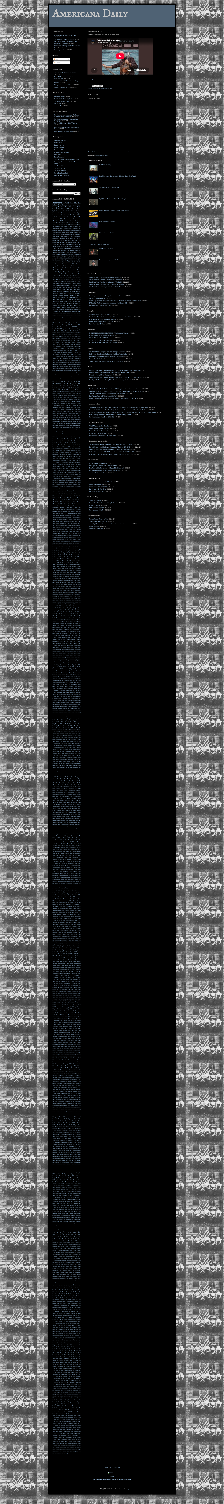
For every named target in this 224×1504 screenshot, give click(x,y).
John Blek (62, 380)
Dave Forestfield (65, 680)
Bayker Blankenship (57, 551)
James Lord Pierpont (72, 849)
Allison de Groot (56, 503)
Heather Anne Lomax (57, 366)
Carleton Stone (72, 606)
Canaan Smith (56, 604)
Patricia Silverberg (76, 1109)
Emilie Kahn (74, 731)
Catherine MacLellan (74, 220)
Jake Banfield (77, 843)
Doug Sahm (75, 712)
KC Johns (60, 922)
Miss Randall (77, 1062)
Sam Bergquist (60, 1201)
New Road (77, 1083)
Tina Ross (65, 468)
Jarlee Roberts (65, 855)
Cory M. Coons (60, 344)
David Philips (65, 690)
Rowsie (75, 1187)
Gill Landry (64, 782)
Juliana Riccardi (67, 918)
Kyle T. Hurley (56, 391)
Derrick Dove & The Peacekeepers (60, 704)
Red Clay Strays (76, 1144)
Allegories (69, 501)
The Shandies (70, 250)
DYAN (64, 667)
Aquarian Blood (56, 533)
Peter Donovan (68, 421)
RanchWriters (55, 1140)
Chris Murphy (56, 338)
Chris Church (63, 627)
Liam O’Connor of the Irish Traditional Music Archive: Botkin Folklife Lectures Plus (112, 398)
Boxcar (69, 578)
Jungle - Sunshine (94, 526)
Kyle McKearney (76, 389)
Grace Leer (77, 360)
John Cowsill (62, 894)
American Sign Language (68, 511)
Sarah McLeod (60, 1211)
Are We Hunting (72, 533)
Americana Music (60, 202)
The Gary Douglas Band (69, 456)
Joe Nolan (78, 378)
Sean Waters (55, 1223)
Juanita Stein (74, 916)
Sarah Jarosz (61, 246)
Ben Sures (78, 554)
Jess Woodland (60, 877)
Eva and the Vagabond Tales (62, 354)
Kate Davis (60, 928)
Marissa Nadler (56, 1018)
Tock (69, 309)
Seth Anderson (63, 435)
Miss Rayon (55, 1064)
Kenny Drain (69, 942)
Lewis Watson (55, 971)
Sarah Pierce (67, 1211)
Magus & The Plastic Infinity (73, 1009)
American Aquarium (69, 317)
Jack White (77, 839)
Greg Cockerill (69, 794)
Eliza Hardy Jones (57, 727)
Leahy (65, 967)
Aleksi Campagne (73, 492)
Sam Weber (66, 1205)
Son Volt (62, 303)
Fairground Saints (67, 749)
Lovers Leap (64, 993)
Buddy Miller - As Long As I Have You (65, 35)
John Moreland (63, 898)
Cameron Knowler (61, 602)
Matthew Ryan (56, 405)
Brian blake (69, 584)
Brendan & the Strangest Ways (64, 325)
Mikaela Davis (66, 1054)
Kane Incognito (71, 383)
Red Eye (54, 1146)
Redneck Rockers (76, 1146)
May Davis (59, 1038)
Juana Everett (67, 916)
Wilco (62, 311)
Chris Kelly (70, 631)
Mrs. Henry (67, 1067)
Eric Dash (76, 737)
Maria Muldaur (59, 1016)
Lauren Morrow (56, 965)
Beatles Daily (58, 143)
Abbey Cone (77, 482)
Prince (53, 1132)
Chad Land (61, 613)
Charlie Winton (68, 617)
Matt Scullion (56, 1034)
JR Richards (70, 837)
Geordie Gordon (71, 777)
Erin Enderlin (71, 275)
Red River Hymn (61, 1146)
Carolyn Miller (58, 608)
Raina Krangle (76, 1138)
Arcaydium (64, 533)
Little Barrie (59, 981)
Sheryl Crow (56, 303)
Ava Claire (69, 543)
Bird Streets (77, 562)
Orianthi (67, 1101)
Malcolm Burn (62, 1010)
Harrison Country (61, 810)
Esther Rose (66, 741)
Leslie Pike (77, 969)
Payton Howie (55, 1119)
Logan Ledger (63, 395)
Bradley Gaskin (65, 580)
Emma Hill (73, 238)
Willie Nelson (63, 234)
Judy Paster (60, 918)
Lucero (60, 995)
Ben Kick (66, 554)
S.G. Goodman (56, 1197)
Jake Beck (54, 845)
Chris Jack (69, 629)
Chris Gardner (66, 268)
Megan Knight (66, 1040)
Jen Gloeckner (67, 867)
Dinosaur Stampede (62, 708)
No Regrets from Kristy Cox (62, 87)
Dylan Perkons (61, 720)
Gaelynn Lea (55, 767)
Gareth (57, 358)
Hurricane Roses (60, 368)
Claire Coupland (56, 643)
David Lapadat (59, 688)
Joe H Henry (72, 378)
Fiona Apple (77, 753)
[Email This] (93, 86)
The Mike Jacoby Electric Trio (69, 307)
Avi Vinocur (75, 543)
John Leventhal (76, 896)
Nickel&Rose (73, 297)
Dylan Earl (58, 718)
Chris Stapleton (71, 338)
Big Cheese (75, 558)
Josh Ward (55, 916)
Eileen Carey (77, 724)
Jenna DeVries (74, 867)
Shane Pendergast (76, 1227)
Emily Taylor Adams (72, 735)
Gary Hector (63, 358)
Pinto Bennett (59, 423)
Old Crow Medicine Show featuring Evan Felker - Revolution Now (65, 42)
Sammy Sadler (60, 1207)
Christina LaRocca (70, 639)
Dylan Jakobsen (73, 718)
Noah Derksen (59, 417)
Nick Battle (68, 1085)
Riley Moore (77, 299)
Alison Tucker (71, 499)
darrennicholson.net (94, 80)
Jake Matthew (71, 845)
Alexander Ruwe (68, 496)
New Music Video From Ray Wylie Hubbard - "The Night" (105, 282)
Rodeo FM (60, 1174)
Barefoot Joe (64, 549)
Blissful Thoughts (56, 568)
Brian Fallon (68, 262)
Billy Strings (70, 216)
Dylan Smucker (76, 720)
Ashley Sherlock (56, 539)
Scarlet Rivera (56, 1217)
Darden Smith (69, 676)
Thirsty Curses (60, 466)
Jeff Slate (59, 374)
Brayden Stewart (66, 582)
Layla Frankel (60, 967)
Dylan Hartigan (65, 718)
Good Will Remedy (70, 360)
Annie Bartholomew (71, 319)
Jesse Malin (64, 376)
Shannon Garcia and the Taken (59, 438)
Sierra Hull (71, 440)
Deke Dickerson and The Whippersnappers (68, 698)
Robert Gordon (66, 1166)
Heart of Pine (73, 814)
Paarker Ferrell (74, 1105)
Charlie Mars (73, 615)
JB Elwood (63, 281)
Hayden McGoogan (76, 364)
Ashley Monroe (76, 537)
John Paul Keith (71, 898)
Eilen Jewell (55, 218)
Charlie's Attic (60, 619)
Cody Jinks (77, 216)
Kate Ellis (77, 383)
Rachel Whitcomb (76, 1136)
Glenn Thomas (74, 784)
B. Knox (63, 545)
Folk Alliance (77, 354)
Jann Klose (69, 853)
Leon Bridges (55, 969)
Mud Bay (54, 1069)
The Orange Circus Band (64, 248)
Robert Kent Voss (67, 1168)
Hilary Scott (63, 822)
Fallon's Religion (76, 749)
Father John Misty (73, 751)
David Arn (63, 348)
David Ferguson (70, 348)
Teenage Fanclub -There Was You (98, 519)
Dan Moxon (77, 270)
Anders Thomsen (60, 515)
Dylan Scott (69, 720)
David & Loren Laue (65, 684)
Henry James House (60, 820)
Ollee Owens (71, 419)
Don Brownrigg (66, 710)
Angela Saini (55, 319)
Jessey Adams (60, 879)
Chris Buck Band (76, 625)
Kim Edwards (69, 944)
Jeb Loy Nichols (66, 861)
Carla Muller (59, 606)
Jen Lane (70, 374)
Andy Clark (78, 521)
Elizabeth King (66, 727)
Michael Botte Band (71, 1044)
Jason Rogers (75, 372)
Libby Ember (74, 973)
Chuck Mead (69, 641)
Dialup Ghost (55, 706)
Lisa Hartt (57, 395)
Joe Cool (60, 889)
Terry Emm (63, 448)
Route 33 (71, 1187)
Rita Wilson (77, 1158)
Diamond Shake (63, 706)
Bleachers (68, 566)
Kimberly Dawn (76, 944)
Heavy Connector (59, 157)
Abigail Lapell (56, 315)
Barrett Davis (71, 549)
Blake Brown (55, 323)
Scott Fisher (70, 433)
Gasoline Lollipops (72, 771)
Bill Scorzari (56, 260)
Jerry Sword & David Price (59, 875)
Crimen (60, 663)
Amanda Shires (67, 211)
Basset (70, 258)
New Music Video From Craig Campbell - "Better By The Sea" (106, 287)
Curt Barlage (71, 665)
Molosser (68, 209)
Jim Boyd (78, 881)
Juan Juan (60, 916)
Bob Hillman (55, 572)
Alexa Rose (60, 496)
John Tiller (58, 900)
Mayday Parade (71, 1038)
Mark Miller (55, 1022)
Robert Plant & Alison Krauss (66, 1170)
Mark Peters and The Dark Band (72, 1022)
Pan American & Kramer (68, 1107)
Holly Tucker (71, 824)
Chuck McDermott (61, 340)
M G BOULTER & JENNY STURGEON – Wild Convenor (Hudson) (108, 333)
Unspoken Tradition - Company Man (109, 187)
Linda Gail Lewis (76, 977)
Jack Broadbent (64, 839)
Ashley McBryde (69, 537)
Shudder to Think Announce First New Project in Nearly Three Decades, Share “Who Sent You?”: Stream (118, 410)
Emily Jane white (76, 733)
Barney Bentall (62, 321)
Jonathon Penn (60, 910)
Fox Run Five (74, 759)
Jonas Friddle (72, 906)
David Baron (74, 684)
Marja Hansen (63, 1018)
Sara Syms (75, 1207)
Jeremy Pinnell (68, 283)
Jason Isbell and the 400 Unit (64, 372)
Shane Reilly (55, 1229)
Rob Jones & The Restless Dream (60, 1162)
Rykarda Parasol (76, 1195)
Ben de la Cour (71, 321)
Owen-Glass (61, 1105)
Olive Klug (77, 1097)
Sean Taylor (78, 433)
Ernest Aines (59, 741)
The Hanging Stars (60, 458)
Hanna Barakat (72, 804)
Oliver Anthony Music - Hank (107, 233)
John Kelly (69, 380)
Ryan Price (55, 1195)
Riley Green (59, 1158)
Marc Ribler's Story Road (62, 1014)
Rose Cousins (68, 1181)
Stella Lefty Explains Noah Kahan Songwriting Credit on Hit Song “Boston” (110, 414)
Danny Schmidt (69, 346)
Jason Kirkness (59, 857)
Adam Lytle (77, 488)
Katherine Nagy (68, 930)
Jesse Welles (71, 205)
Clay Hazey (67, 645)
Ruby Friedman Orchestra (58, 1189)
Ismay (58, 281)
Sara (71, 1207)
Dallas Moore (55, 346)
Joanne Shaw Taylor (57, 378)
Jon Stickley (60, 904)
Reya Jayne (69, 1148)
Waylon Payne (74, 474)
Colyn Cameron (71, 342)
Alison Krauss (77, 497)
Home (129, 152)
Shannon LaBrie (71, 438)
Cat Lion (54, 612)
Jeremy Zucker (70, 873)
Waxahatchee (61, 252)
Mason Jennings (63, 1030)
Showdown (64, 440)
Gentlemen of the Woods (74, 775)
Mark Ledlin (71, 1020)
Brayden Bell (59, 582)
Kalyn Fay (58, 924)
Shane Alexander (60, 1227)
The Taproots (60, 464)
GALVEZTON (69, 765)
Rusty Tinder (70, 1191)
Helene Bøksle (64, 818)
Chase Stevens (65, 621)
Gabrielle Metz (77, 765)
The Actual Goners (76, 448)
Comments (58, 63)
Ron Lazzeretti (69, 1175)
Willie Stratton (76, 476)
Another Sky (72, 529)
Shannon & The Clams (66, 1229)
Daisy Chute (60, 270)
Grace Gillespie (56, 788)
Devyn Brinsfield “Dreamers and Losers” (100, 305)
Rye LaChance (68, 1195)
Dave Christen (62, 205)
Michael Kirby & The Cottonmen (60, 1048)
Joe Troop (61, 891)
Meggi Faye (74, 1040)
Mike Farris (58, 1056)
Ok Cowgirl (75, 1095)
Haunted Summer (67, 364)
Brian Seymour (64, 236)
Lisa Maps (75, 979)
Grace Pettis (71, 788)
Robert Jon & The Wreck (60, 215)
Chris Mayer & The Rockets (60, 633)
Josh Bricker (55, 914)
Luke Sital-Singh (73, 997)
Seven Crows (62, 1223)
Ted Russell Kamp (63, 207)
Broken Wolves (69, 588)
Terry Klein (68, 448)
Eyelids (73, 747)
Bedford (54, 553)
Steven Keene (72, 218)
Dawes (54, 694)
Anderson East (68, 515)
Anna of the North (57, 527)
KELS (64, 922)
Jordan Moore (67, 381)
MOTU (59, 1003)
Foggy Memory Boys (57, 759)
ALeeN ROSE (62, 480)
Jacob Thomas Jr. (64, 841)
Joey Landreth (77, 893)
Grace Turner (55, 362)
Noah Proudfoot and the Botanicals (71, 1089)
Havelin (70, 812)
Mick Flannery (76, 1050)
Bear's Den (77, 234)
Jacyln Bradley (56, 843)
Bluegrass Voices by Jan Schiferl (63, 85)
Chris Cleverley (70, 627)
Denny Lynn (77, 702)
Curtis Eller (77, 665)
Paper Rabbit (77, 1107)
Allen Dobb (70, 254)
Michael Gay (59, 1046)
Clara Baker (60, 645)
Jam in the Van (76, 847)
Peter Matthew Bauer (61, 1122)
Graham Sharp (62, 362)
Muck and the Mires (75, 1067)
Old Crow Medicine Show (64, 230)
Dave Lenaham (69, 682)
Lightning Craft (58, 975)
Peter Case (74, 230)
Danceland (78, 670)
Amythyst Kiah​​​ (73, 513)
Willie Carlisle (70, 252)
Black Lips (62, 564)
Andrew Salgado (59, 521)
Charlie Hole (70, 332)
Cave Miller (60, 612)
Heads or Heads (66, 814)
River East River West (65, 1160)
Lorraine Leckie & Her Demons (70, 991)
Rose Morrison (76, 1181)
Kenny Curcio (76, 287)
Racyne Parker (56, 1138)
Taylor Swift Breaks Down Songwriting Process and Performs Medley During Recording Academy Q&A (118, 407)
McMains (78, 1038)
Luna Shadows (56, 1001)
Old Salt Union (62, 1097)
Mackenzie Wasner (76, 1003)
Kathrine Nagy (77, 932)
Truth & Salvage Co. (67, 470)
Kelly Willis (61, 940)
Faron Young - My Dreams (96, 491)
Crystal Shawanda (76, 663)
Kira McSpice (55, 948)
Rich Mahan (61, 1152)
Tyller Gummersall (57, 211)
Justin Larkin (75, 920)
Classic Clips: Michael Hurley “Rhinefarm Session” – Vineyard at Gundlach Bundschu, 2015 (115, 301)
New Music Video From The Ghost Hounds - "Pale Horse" (105, 279)
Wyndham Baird (76, 311)
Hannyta (75, 806)
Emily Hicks (68, 733)
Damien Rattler (76, 667)
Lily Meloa (61, 977)
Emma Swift (60, 352)
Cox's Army (64, 659)
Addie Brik (55, 490)
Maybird (65, 1038)
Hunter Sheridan (60, 830)
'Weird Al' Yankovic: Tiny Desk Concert (100, 426)
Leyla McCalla (69, 971)
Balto (57, 321)
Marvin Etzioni (74, 401)
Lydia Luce (71, 1001)
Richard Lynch (55, 1154)
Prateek (72, 423)
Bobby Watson (63, 574)
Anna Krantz (63, 319)
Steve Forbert (64, 444)
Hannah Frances (69, 806)
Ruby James (75, 1189)
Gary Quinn (65, 771)
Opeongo (62, 1101)
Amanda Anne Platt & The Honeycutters (70, 503)
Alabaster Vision (56, 492)
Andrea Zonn (55, 517)
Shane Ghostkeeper (61, 437)
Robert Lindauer (76, 1168)
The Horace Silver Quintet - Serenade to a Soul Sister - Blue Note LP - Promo (110, 444)
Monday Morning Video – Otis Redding (100, 314)
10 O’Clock (57, 103)
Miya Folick (69, 1064)
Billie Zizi (74, 560)
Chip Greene (75, 623)
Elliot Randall (77, 729)
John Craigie (69, 894)
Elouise (61, 731)
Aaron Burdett (63, 313)
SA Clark (63, 1197)
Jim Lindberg (62, 883)
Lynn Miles (77, 1001)
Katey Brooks (60, 930)
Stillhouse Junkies (72, 444)
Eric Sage (58, 739)
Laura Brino (75, 959)
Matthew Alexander (71, 1034)
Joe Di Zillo (65, 889)
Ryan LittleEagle (76, 1193)
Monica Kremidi (76, 1064)
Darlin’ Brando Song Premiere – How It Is (101, 321)
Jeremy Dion (77, 871)
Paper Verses (55, 1109)
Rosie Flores (74, 1183)
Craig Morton (55, 661)
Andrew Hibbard (72, 519)
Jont (67, 912)
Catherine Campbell (67, 264)
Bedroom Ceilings (61, 553)
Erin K (75, 739)
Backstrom (74, 545)
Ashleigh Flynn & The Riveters (70, 256)
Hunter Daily (73, 828)
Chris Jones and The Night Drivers (72, 336)
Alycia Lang (60, 317)
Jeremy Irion (63, 873)
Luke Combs (59, 997)
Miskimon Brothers (69, 1062)
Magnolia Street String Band (59, 1009)
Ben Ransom (72, 554)
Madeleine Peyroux (57, 293)
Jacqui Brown (77, 841)
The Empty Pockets (70, 454)
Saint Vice (75, 1199)
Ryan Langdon (70, 244)
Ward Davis (68, 474)
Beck (79, 551)
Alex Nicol (77, 252)
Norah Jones (67, 1093)
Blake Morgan (65, 260)
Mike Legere (67, 407)
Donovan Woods (72, 272)
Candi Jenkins (68, 328)
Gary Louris (58, 771)
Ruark (79, 1187)
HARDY (73, 800)
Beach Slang (66, 551)
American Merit (68, 507)
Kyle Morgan (66, 951)
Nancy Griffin (73, 1073)
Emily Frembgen (60, 733)
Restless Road (61, 1148)
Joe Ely (66, 224)
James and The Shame (75, 851)
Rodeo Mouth (70, 429)
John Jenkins (64, 896)
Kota (79, 948)
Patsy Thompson (64, 1111)
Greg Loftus (59, 364)
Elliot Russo (55, 731)
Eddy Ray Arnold (56, 724)
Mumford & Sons (68, 1069)
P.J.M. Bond (67, 1105)
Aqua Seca (77, 531)
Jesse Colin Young (56, 376)
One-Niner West (56, 1101)
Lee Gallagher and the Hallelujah (68, 391)
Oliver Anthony (56, 1099)
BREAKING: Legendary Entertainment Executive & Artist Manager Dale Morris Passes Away (115, 370)
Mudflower (60, 1069)
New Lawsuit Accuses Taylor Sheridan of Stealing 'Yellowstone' (107, 352)
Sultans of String (61, 446)
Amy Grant (55, 513)
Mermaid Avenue (57, 295)
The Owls (78, 460)
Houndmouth (73, 826)
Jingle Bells (67, 887)
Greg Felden (75, 362)
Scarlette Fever (76, 301)
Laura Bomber (68, 959)
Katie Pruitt (70, 385)
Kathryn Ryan (65, 934)
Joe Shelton (76, 889)
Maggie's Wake (76, 397)
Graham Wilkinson (75, 790)
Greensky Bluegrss (60, 794)
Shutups (61, 1232)
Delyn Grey (55, 702)
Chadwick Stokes (69, 613)
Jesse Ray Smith (71, 376)
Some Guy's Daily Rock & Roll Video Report (66, 159)
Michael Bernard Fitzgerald (72, 295)
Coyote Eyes (70, 659)
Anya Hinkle (56, 256)
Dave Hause (77, 680)
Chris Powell (67, 635)
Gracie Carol (55, 790)
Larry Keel (61, 957)
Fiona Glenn (55, 755)
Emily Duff (55, 222)
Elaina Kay (55, 725)
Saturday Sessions (75, 1215)
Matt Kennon (77, 403)
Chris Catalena (56, 627)
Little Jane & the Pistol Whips (69, 981)
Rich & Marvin (74, 1150)
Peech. (72, 1119)
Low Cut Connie (72, 993)
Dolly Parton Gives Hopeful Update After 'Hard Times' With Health (108, 354)
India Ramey (74, 279)
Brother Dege (59, 590)
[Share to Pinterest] (102, 86)
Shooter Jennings (56, 440)
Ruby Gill (68, 1189)
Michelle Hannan (68, 1050)
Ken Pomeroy (75, 940)
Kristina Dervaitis (70, 950)
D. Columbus (77, 344)
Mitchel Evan (62, 1064)
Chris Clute (77, 627)
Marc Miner (74, 1012)
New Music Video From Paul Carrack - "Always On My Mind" (107, 284)
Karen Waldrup (77, 924)
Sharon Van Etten (56, 1231)
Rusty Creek (63, 301)
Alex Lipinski (67, 494)
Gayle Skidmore (64, 773)
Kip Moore (77, 387)
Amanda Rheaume (72, 505)
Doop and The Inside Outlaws (64, 712)
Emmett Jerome (67, 352)
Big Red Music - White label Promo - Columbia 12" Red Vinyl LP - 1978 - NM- (111, 447)
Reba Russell (73, 1142)
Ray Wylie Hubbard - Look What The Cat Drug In (113, 199)
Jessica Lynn (68, 213)
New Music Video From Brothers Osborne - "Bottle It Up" (105, 277)
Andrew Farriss (56, 519)
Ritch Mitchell (56, 1160)
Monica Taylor (56, 1066)
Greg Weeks (62, 796)
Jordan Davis (71, 912)
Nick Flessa (67, 415)
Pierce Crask (58, 1126)
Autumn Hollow (62, 543)
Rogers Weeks (74, 1174)
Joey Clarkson (69, 893)
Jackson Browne (61, 370)
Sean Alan (70, 1219)
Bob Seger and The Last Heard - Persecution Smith (103, 466)
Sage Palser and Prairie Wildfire (60, 1199)
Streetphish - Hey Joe (95, 500)
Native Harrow (67, 411)
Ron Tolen (73, 203)
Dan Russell (62, 346)
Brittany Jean (64, 586)
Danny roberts (55, 676)
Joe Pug (70, 889)
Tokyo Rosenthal (75, 309)
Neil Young (74, 411)
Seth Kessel (70, 435)
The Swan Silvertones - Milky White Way (65, 123)
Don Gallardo (73, 710)
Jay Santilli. (68, 859)
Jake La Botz (74, 370)
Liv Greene (60, 985)
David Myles (63, 272)
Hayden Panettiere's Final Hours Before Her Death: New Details (107, 359)
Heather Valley (69, 816)
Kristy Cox (77, 950)
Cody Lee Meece (72, 647)
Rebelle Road (59, 427)
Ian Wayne (72, 832)
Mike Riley (73, 407)
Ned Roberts (63, 1081)
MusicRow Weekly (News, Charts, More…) (101, 375)
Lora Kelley (59, 991)
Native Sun (72, 1079)
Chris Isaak (63, 629)
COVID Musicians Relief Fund (65, 598)
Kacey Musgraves (67, 287)
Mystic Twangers (64, 1073)
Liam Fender (67, 973)
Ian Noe (68, 832)
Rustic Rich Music (61, 1191)
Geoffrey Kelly (63, 777)
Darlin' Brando (77, 676)
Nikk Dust (69, 1087)
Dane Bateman (56, 672)
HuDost (59, 828)
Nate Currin (68, 1075)
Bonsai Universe (63, 576)
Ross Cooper (75, 1185)
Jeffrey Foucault (56, 865)
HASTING (77, 800)
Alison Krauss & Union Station (60, 499)
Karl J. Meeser (56, 926)
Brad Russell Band (76, 578)
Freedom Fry (63, 277)
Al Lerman (77, 490)
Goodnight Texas (72, 222)
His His (69, 822)
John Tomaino (65, 900)
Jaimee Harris (70, 843)
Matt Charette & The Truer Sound (65, 403)
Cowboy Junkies (56, 659)
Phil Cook (74, 1122)
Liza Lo (71, 228)
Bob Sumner (70, 572)
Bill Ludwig (59, 560)
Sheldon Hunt (55, 1232)
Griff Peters (59, 798)
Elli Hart (65, 729)
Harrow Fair (69, 810)
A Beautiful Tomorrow (65, 478)
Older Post (168, 152)
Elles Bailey (59, 729)
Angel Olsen (63, 523)
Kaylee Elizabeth (60, 938)
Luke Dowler (55, 397)
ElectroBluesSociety (75, 725)
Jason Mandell (67, 857)
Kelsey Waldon (67, 940)
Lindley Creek (69, 979)
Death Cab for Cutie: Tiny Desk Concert (100, 431)
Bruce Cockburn (56, 327)
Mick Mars (55, 1052)
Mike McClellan (65, 1058)
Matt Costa (78, 1030)
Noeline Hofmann (72, 1091)
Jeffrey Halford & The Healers (69, 865)
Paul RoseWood (76, 1117)
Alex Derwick (59, 494)
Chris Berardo (68, 625)
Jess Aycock (69, 875)
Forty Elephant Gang (57, 356)
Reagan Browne (66, 1142)
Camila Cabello (70, 602)
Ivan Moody (65, 835)
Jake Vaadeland (61, 847)
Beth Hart (59, 558)
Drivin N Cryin (59, 716)
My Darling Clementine (68, 1071)
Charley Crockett (75, 211)
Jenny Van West (61, 871)
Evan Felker (74, 743)
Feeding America (62, 753)
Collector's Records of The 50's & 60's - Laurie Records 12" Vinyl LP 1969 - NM (111, 452)
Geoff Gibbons (69, 358)
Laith (57, 955)
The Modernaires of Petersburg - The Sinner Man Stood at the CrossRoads (66, 115)
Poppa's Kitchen (62, 1128)
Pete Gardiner (61, 421)
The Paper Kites (63, 309)
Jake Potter (55, 847)
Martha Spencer (56, 1024)
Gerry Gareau (60, 778)
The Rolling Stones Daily (61, 173)
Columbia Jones (60, 651)
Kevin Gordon (56, 289)
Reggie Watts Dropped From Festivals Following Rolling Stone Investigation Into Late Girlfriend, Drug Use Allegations (122, 412)
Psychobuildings (60, 1132)
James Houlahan (63, 849)
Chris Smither (63, 338)
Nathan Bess (61, 1077)
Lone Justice (74, 989)
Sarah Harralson (60, 1209)
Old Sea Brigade (70, 1097)
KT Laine (68, 922)
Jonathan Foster (72, 908)
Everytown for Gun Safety (65, 747)
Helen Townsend (56, 818)
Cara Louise (58, 264)
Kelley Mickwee (76, 938)
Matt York (62, 1034)
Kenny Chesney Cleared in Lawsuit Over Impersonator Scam (106, 356)
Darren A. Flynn (56, 678)
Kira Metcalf (55, 389)
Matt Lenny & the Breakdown (60, 1032)
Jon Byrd (64, 902)
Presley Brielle (68, 1130)
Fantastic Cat (55, 751)
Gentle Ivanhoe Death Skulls (59, 775)
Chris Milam (61, 635)
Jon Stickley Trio (67, 904)
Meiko (78, 1040)
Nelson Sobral (71, 413)
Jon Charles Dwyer (71, 902)
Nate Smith (74, 1075)
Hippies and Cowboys (70, 366)
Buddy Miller (55, 592)
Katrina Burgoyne (56, 387)
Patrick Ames (55, 1111)
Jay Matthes (61, 859)
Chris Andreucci (60, 625)
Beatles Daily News (59, 145)
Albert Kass (65, 492)
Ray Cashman (77, 1140)
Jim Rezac (75, 883)
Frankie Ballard (66, 761)
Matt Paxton (71, 1032)
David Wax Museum (62, 692)
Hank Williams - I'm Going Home (63, 131)
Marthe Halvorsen (63, 1026)
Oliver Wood (63, 1099)
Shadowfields (65, 1225)
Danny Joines (61, 674)
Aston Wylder (64, 539)
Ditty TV (70, 708)
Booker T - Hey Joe (94, 505)
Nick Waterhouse (62, 1087)
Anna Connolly (71, 525)
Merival (74, 1042)
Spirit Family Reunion (58, 442)
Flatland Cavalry (71, 755)
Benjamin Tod (56, 556)
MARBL (54, 1003)
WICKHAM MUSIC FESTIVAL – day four (101, 338)
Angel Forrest (55, 523)
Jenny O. (72, 869)
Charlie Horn (67, 615)
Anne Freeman (66, 527)
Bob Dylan (55, 236)
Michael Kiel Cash (75, 1046)
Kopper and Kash (74, 948)
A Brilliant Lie (75, 478)
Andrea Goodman (76, 515)
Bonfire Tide (70, 574)
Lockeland (66, 987)
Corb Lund (59, 653)
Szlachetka (78, 446)
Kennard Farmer (61, 942)
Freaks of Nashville (75, 761)
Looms (54, 291)
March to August (73, 399)
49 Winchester (55, 313)
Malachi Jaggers (64, 399)
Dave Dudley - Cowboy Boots (97, 489)
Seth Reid (75, 435)
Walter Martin (56, 311)
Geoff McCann (55, 777)
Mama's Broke (56, 1012)
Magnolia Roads (56, 399)
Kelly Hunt (55, 940)
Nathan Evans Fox (57, 411)
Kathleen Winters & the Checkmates (62, 932)
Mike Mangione (56, 1058)
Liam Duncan (60, 973)
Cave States (66, 612)
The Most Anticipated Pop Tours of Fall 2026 (101, 417)
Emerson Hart (66, 731)
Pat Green (61, 1109)
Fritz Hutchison (74, 763)
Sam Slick (60, 1205)
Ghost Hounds (64, 780)
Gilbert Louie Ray (56, 782)
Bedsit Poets (69, 553)
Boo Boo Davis (71, 576)
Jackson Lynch (55, 841)
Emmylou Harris (60, 737)
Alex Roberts (74, 494)
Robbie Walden (73, 1162)
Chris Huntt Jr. (56, 629)
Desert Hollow (72, 704)
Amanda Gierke (56, 505)
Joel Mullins (75, 891)
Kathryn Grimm (56, 934)
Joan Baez (78, 376)
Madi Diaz (54, 1007)
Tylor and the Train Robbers (64, 472)
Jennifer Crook (59, 869)
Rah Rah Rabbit (66, 1138)
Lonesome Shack (71, 395)
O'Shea (63, 1095)
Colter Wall (74, 649)
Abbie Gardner (77, 313)
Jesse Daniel (67, 877)
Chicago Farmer (56, 268)
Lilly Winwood (73, 975)
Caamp (75, 598)
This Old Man (58, 106)
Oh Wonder (69, 1095)
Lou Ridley (58, 993)
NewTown (61, 1085)
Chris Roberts (74, 635)
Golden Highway (60, 786)
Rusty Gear (62, 431)
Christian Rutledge (62, 637)
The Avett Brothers (70, 450)
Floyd (57, 277)
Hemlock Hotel (72, 818)
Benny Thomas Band (72, 556)
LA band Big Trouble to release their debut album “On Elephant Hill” (108, 303)
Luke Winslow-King (63, 999)
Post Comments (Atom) (101, 155)
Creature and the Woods (74, 661)
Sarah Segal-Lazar (62, 433)
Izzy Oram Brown (73, 835)
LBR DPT (62, 953)
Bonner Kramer (76, 574)
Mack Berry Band (66, 1003)
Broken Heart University (58, 588)
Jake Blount (68, 370)
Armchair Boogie (62, 535)
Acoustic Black (67, 486)
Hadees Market (62, 802)
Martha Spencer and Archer (68, 1024)
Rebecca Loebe (60, 244)
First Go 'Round (63, 755)
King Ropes (63, 946)
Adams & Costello (65, 315)
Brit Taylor (58, 586)
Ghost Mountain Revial (74, 780)
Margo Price (73, 207)
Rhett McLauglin (76, 1148)
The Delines (62, 454)
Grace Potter (60, 224)
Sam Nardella (74, 1201)
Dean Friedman (66, 694)
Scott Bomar (63, 1217)
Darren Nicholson (107, 88)
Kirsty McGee (62, 389)
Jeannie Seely (59, 861)
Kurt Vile (54, 951)
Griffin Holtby (66, 798)
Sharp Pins (64, 1231)
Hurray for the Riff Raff (70, 830)
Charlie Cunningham (62, 332)
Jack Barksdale (77, 837)
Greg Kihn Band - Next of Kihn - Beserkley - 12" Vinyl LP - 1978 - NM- (109, 449)
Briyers (70, 586)
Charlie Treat (77, 332)
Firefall (71, 354)
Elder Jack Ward (67, 725)
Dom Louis (58, 710)
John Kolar (70, 896)
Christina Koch (61, 639)
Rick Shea (75, 1156)
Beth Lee (64, 558)
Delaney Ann (61, 700)
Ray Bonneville (69, 1140)
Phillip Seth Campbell (62, 1124)
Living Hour (67, 985)
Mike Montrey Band (75, 1058)
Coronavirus (59, 655)
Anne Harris (77, 254)
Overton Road (73, 1103)
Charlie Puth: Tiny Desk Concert (98, 433)
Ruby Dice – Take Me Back (97, 324)
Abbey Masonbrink (57, 484)
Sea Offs (66, 1219)
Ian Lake (64, 832)
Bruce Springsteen (75, 236)
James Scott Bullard (64, 851)
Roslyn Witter (68, 1185)
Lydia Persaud (76, 291)
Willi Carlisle (67, 311)
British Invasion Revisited (61, 152)
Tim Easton (59, 468)
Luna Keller (77, 999)
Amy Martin (67, 513)
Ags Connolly (70, 490)
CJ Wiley (70, 596)
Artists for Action (60, 537)
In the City (55, 834)
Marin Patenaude (69, 1016)
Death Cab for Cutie (62, 696)
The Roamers (55, 462)
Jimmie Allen (65, 885)
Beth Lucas (69, 558)
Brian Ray (63, 584)
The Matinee (63, 460)
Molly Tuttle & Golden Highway (66, 409)
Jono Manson (61, 912)
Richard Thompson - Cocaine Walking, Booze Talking (114, 210)
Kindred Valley (56, 946)
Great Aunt (69, 362)
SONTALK (77, 1197)
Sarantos (76, 1213)
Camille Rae (77, 602)
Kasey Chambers (72, 926)
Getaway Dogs (77, 778)
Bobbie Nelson (56, 574)
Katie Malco (63, 385)
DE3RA (61, 667)
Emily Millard (63, 735)
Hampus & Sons (65, 804)
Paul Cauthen (59, 1113)
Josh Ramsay (77, 914)
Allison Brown (76, 501)
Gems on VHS (76, 773)
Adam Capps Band (75, 486)
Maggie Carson (76, 1007)
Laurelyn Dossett (72, 961)
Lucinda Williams (61, 209)
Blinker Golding (76, 566)
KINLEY (58, 383)
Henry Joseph (69, 820)
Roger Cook (67, 1174)
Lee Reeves (77, 967)
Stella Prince (77, 442)
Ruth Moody (77, 1191)
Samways (67, 1207)
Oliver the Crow (71, 1099)
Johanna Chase (56, 380)
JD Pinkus (59, 837)
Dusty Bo (75, 716)
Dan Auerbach (69, 270)
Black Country (56, 564)
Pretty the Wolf (76, 1130)
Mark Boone (71, 1018)
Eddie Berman (70, 722)
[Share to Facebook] (100, 86)
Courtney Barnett (69, 344)
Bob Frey (78, 570)
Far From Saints (64, 751)
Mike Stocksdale (56, 1060)
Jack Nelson (71, 839)
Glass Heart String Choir (58, 784)
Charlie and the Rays (57, 334)
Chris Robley (73, 268)
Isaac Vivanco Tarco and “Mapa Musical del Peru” (103, 396)
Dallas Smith (70, 667)
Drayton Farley (64, 238)
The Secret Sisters (64, 462)
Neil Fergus (68, 1081)
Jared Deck (75, 853)
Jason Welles (75, 857)
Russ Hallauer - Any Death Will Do (109, 260)
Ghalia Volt (59, 279)
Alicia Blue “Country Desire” (97, 298)
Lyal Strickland (64, 1001)
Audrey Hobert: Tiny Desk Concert (99, 428)
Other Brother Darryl (64, 1103)
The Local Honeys (70, 458)
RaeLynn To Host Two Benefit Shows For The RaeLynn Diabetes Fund (109, 372)
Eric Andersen (74, 352)
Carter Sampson (74, 608)
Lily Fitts (69, 289)
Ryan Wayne (65, 232)
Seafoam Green (76, 209)
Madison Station (62, 1007)
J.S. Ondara (73, 368)
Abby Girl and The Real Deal (69, 484)
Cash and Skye (60, 330)
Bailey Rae (72, 547)
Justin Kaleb (70, 285)
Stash (71, 442)
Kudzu (63, 289)
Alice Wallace (56, 254)
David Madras (73, 688)
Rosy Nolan (66, 1187)
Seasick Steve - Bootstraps (106, 248)
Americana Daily (90, 14)
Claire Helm (65, 643)
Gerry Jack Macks (68, 778)
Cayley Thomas (57, 266)
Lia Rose (58, 242)
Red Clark (69, 1144)
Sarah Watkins (69, 1213)
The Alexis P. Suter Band (58, 450)
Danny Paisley (76, 674)
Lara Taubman (71, 955)
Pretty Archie (77, 423)
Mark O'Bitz (62, 1022)
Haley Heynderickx (72, 802)
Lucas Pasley (55, 995)
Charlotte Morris (75, 266)
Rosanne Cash (61, 1181)
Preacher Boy (60, 1130)
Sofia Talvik (77, 440)
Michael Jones (66, 1046)
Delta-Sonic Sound (75, 700)
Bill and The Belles (67, 560)
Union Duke (74, 472)
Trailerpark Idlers (73, 468)
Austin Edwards (59, 541)
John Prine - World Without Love (99, 244)
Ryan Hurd (69, 1193)
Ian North (67, 279)
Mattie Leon (61, 1036)
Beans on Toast (76, 258)
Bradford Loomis (56, 580)
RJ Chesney (55, 425)
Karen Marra (70, 924)
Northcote (72, 1093)
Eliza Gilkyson (73, 273)
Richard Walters (73, 1154)
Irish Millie (67, 368)
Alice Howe (73, 315)
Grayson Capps (70, 792)
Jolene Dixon (59, 902)
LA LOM (57, 953)
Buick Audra (77, 592)
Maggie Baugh (69, 1007)
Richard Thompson (64, 1154)
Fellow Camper (70, 753)
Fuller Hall (58, 765)
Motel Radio (61, 1067)
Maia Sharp (55, 1010)
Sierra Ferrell (74, 232)
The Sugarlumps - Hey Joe (96, 510)
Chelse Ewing (73, 621)
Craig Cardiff (77, 659)
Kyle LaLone (69, 389)
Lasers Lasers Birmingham (70, 957)
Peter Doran (75, 1121)
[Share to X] (97, 86)
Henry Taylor (75, 820)
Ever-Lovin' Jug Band (75, 745)
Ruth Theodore (56, 1193)
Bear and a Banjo (73, 551)
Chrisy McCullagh (60, 641)
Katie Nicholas (67, 936)
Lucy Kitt (65, 995)
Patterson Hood (73, 1111)
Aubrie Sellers (72, 539)
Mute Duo (59, 1071)
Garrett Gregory (67, 769)
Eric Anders (70, 737)
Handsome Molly (59, 96)
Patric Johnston (67, 1109)
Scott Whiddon (59, 1219)
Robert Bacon (62, 1164)
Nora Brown (74, 417)
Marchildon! (71, 1014)
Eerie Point (71, 724)
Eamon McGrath (56, 722)
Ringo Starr (65, 1158)
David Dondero (59, 686)
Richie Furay (60, 1156)
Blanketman (62, 566)
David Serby (77, 348)
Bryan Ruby (63, 327)
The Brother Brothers (72, 303)
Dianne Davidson (72, 706)
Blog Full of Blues (59, 147)
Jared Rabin (58, 855)
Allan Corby (63, 501)
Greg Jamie (55, 796)
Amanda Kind (64, 505)
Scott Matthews (69, 246)
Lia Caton (75, 971)
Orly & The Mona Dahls (74, 1101)
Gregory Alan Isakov (70, 796)
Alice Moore (60, 497)
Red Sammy (69, 1146)
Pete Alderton (68, 1121)
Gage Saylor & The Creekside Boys (68, 767)
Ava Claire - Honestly (105, 165)
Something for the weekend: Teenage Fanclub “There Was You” (106, 296)
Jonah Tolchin (68, 226)
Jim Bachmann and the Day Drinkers (66, 881)
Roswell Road (59, 1187)
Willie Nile (70, 476)
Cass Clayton (68, 610)
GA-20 (63, 765)
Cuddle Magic (55, 665)
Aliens (65, 497)
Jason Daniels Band (72, 281)
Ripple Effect (71, 1158)
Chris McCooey (73, 633)
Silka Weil (72, 1232)
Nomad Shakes (60, 1093)
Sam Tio (76, 431)
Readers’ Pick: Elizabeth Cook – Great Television (102, 319)
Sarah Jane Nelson (69, 1209)
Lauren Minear (77, 963)
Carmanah (74, 328)
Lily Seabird (68, 977)
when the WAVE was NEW (62, 175)
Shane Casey (68, 1227)
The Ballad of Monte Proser (62, 101)
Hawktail (74, 812)
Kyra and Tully (74, 951)
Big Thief (78, 321)
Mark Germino (56, 1020)
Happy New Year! (61, 808)
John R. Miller (59, 381)
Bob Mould (63, 572)
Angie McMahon (63, 525)
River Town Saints (73, 427)
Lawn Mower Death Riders (68, 965)
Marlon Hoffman (69, 293)
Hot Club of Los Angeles (63, 826)
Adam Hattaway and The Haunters (60, 488)
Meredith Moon (67, 1042)
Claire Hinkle (73, 643)
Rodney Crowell (73, 215)
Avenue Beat (56, 258)
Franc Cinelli (59, 761)
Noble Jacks (55, 1091)
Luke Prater (66, 997)
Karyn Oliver (64, 926)
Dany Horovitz (77, 346)
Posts (57, 59)
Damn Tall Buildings (67, 669)
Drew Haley (75, 714)
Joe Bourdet (65, 378)
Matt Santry (77, 1032)
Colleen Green (63, 342)
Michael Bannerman (61, 1044)
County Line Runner (75, 655)
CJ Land (65, 596)
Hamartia (58, 804)
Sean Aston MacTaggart (62, 1221)
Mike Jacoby (64, 1056)
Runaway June (55, 431)
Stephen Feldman (56, 444)
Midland (73, 1052)
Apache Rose (72, 531)
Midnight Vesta (59, 1054)
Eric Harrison (63, 222)
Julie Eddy (75, 918)
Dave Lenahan (77, 682)
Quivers (78, 1132)
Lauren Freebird (61, 963)
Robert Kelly (59, 1168)
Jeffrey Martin (59, 283)
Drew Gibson (68, 714)
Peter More (68, 1122)
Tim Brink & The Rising (71, 466)
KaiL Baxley (74, 922)
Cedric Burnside (73, 612)
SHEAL (73, 1197)
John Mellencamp (62, 240)
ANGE (67, 480)
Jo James (72, 887)
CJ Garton (60, 596)
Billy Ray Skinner (61, 562)
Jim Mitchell (69, 883)
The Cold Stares (74, 452)
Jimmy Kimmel (73, 885)
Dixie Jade (74, 708)
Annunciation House (62, 529)
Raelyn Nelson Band (71, 425)
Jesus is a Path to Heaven (71, 879)
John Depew (75, 894)
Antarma (78, 529)
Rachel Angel (62, 425)
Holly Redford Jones (63, 824)
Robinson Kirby (73, 1172)
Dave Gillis (72, 680)
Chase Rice (59, 621)
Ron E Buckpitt (60, 1175)
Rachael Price (58, 1134)
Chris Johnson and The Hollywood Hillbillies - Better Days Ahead (117, 176)
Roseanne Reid (56, 1183)
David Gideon (73, 686)
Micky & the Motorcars (65, 1052)
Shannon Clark (76, 1229)
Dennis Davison (62, 702)
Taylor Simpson (56, 448)
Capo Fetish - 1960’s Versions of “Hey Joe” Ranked (103, 503)
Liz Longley (61, 987)
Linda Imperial (55, 979)
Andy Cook (77, 317)
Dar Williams (63, 676)
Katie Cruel (74, 934)
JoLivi (76, 887)
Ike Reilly (78, 832)
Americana (78, 511)
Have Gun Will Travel (61, 812)
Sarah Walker (61, 1213)
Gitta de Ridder (76, 782)
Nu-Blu (59, 1095)
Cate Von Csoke (69, 330)
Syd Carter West (71, 446)
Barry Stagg (77, 549)
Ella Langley (74, 727)
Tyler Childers (62, 216)
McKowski (77, 293)
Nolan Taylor (66, 417)
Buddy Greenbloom (75, 590)
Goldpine (66, 786)
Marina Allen (77, 1016)
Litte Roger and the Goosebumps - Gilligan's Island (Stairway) (106, 468)
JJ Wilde (78, 368)
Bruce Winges (66, 590)
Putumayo (66, 1132)
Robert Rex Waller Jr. (60, 429)
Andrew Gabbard (64, 519)
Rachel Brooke (59, 1136)
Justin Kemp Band (67, 920)
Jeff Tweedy (65, 374)
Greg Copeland (76, 794)
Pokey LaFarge (66, 423)
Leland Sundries (64, 228)
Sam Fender (67, 1201)
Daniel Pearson (72, 672)
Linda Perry (62, 979)
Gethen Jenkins (56, 780)
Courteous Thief (56, 657)
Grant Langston (56, 792)
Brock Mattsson (76, 586)
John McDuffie (56, 898)
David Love (67, 688)
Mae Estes (69, 397)
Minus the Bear (72, 1060)
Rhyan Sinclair (65, 1150)
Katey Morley (55, 385)
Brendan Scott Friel (75, 325)
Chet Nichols (74, 334)
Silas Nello (66, 1232)
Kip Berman (70, 946)
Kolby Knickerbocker (64, 948)
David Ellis (67, 686)
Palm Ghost (58, 1107)
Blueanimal (63, 570)
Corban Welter (66, 653)
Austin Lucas (74, 541)
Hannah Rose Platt (58, 213)
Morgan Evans (64, 1066)
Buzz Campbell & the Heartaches (60, 594)
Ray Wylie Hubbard (57, 1142)
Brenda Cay (61, 262)
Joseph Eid (77, 912)
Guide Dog (59, 800)
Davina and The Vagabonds (73, 692)
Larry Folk (55, 957)
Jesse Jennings (74, 877)
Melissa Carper (64, 405)
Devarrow (78, 704)
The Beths (77, 450)
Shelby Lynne (77, 1231)
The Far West (60, 456)
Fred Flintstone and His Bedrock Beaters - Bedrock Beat (104, 470)
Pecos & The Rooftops (65, 1119)
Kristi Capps (62, 950)
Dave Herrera (55, 682)
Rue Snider (55, 301)
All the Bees (63, 254)
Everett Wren (55, 747)
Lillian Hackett (65, 975)
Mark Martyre (77, 1020)
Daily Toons (57, 155)
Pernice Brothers (61, 1121)
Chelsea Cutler (67, 334)
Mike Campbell (74, 1054)
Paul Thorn (55, 421)
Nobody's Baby (63, 1091)
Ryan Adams (63, 1193)
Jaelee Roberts (63, 843)
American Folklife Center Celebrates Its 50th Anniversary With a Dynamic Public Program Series (116, 391)
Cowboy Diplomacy (75, 657)
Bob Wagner (77, 572)
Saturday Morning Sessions (63, 1215)
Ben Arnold (60, 554)
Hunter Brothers (66, 828)
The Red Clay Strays (62, 220)
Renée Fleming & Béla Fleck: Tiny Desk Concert (102, 435)
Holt (76, 824)
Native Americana (65, 1079)
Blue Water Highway (64, 323)
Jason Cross (71, 855)
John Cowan (55, 894)
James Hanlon (55, 849)
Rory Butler (70, 1179)
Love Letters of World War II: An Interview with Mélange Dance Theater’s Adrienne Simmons (115, 389)
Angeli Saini (77, 523)
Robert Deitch (70, 1164)
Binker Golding (70, 562)
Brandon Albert (73, 580)
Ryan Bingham (69, 431)
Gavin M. (57, 773)
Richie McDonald (68, 1156)
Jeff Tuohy (78, 863)
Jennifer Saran (66, 869)
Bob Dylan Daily (59, 150)
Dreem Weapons (61, 714)
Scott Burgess (70, 1217)
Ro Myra (74, 1160)
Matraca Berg (71, 1030)
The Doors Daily (59, 166)
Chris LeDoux (76, 631)
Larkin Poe (77, 955)
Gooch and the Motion (74, 786)
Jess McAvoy (75, 875)
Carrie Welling (66, 608)
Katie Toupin (77, 385)
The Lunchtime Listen (60, 168)
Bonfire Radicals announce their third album (101, 335)
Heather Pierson (61, 816)
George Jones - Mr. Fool (96, 484)
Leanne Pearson (71, 967)
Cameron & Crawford (71, 600)
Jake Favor (65, 845)
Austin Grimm (66, 541)
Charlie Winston (60, 617)
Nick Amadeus (60, 415)
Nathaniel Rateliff (72, 242)
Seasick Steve (55, 435)
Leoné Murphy (63, 969)
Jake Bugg (60, 845)
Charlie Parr (66, 266)
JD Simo (65, 837)
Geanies (70, 773)
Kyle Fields (60, 951)
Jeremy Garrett (56, 873)
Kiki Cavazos (63, 944)
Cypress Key (55, 667)
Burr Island (69, 327)
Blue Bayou (65, 568)
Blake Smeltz (73, 260)
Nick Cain (74, 1085)
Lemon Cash (75, 393)
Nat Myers (77, 409)
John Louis (75, 380)
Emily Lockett (55, 735)
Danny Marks (69, 674)
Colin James (68, 649)
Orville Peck (55, 1103)
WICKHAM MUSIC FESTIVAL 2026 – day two (103, 342)
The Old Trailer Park (60, 170)
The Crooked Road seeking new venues (65, 73)
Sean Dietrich (72, 1221)
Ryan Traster (61, 1195)
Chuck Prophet (76, 641)
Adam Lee (72, 488)
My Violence (77, 1071)
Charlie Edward (76, 613)
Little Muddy (76, 289)
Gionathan (70, 782)
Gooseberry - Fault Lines (96, 528)
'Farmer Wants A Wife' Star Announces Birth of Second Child (106, 361)
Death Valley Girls (72, 696)
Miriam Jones (60, 1062)
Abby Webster (59, 486)
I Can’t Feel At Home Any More (63, 99)
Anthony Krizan (56, 531)
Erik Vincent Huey (61, 275)
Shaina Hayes (72, 1225)
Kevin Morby (64, 387)
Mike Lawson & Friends (74, 1056)
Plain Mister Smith (68, 1126)
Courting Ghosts (65, 657)
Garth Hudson (74, 769)
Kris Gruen (55, 950)
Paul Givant (67, 1113)
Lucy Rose (77, 395)
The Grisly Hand (71, 305)
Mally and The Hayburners (73, 1010)
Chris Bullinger (59, 336)
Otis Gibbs (62, 299)
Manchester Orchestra (65, 1012)
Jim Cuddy (55, 883)
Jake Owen (78, 845)
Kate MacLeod (72, 240)
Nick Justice (74, 415)
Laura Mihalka (63, 961)
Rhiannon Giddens (56, 1150)
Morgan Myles (73, 1066)
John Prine (71, 224)
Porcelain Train (70, 1128)
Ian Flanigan (58, 832)
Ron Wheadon (76, 1175)
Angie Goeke (55, 525)
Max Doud (73, 1036)
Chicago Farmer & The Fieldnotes (64, 623)
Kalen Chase (63, 383)
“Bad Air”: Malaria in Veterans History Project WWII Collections (107, 393)
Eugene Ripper (67, 743)
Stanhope (67, 442)
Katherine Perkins (76, 930)
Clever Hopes (73, 645)
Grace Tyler (77, 788)
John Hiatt (58, 896)
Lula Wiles (71, 999)
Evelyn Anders (59, 745)
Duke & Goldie (73, 350)
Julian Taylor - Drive (60, 50)
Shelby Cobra (70, 1231)
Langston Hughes (63, 955)
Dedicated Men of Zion (57, 350)
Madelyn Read (76, 1005)
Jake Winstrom (69, 847)
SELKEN (68, 1197)
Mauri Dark (67, 1036)
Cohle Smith (61, 649)
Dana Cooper (72, 670)
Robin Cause (66, 1172)
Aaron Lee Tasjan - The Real (107, 221)
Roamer (78, 1160)
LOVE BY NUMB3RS (71, 953)
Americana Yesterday (60, 140)
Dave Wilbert (55, 684)
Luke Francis (63, 397)
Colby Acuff (56, 238)
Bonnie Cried (55, 576)
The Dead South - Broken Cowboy (64, 39)
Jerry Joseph (77, 873)
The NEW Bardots (70, 460)
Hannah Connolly (60, 806)
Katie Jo (60, 936)
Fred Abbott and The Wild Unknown (61, 763)
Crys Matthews (67, 663)
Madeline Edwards (57, 1005)
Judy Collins (74, 381)
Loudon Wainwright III (64, 291)
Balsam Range (64, 258)
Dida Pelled (66, 350)
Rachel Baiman (65, 1134)
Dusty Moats (64, 273)
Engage (65, 737)
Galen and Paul (59, 769)
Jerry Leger (55, 285)
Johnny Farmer (73, 900)
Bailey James (65, 547)
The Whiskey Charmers (69, 464)
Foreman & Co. (67, 759)
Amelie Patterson (60, 507)
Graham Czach (67, 790)
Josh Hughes (70, 914)
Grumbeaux (73, 798)
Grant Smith (63, 792)
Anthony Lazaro (64, 531)
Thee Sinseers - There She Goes (98, 521)
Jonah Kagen (65, 906)
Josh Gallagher (62, 914)
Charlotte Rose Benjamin (70, 619)
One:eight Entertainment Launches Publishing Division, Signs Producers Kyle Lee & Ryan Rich (115, 377)
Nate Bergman (61, 1075)
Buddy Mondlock (63, 592)
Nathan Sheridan (56, 1079)
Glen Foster (67, 784)
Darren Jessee (64, 678)
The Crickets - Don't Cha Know (98, 473)
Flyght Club (69, 757)
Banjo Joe (58, 549)
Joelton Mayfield (61, 893)
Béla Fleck (70, 594)
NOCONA (64, 242)
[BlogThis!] (95, 86)
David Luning (56, 272)
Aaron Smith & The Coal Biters (66, 482)
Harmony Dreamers (72, 808)
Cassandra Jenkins (76, 610)
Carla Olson (65, 606)
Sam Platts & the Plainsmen (70, 1203)
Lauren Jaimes (69, 963)
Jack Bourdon (55, 839)
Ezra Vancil (60, 749)
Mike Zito (64, 1060)
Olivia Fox (77, 1099)
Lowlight (78, 993)
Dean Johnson (74, 694)
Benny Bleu (63, 556)
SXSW (69, 301)
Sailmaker (70, 1199)
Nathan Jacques (68, 1077)
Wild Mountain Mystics (61, 476)
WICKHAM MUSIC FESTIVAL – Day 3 (101, 340)
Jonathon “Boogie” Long (71, 910)
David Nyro (59, 690)
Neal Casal (77, 1079)
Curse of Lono (63, 665)
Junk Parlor (59, 920)
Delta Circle (68, 700)
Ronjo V (54, 1177)
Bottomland (64, 578)
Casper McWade (60, 610)
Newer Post (91, 152)
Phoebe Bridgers (73, 1124)
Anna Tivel (77, 525)
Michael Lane (73, 1048)
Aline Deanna (70, 497)
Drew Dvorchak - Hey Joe (96, 507)
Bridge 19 (74, 584)
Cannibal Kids (64, 604)
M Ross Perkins (64, 218)
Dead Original (59, 694)
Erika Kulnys (64, 739)
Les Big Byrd (70, 969)
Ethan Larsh (60, 743)
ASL (70, 480)
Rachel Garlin (67, 1136)
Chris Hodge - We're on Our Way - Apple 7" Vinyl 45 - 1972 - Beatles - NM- (110, 454)
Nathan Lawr (65, 297)
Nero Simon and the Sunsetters (67, 1083)
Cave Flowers (76, 264)
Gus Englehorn (66, 800)
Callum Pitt (62, 600)
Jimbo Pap (59, 885)
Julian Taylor (77, 213)
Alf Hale (76, 496)
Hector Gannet (77, 816)
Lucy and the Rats (72, 995)
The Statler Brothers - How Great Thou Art (101, 482)
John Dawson (63, 285)
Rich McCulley (68, 1152)
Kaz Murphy (68, 938)
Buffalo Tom (71, 592)
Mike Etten (61, 407)
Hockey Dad (74, 822)
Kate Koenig (66, 928)
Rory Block (77, 429)
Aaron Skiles (70, 234)
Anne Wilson (73, 527)
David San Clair (73, 690)
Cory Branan (66, 655)
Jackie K (54, 370)
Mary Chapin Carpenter (71, 1028)
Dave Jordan (62, 682)
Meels (61, 1040)
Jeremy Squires (76, 283)
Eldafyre (60, 725)
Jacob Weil (71, 841)
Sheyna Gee (77, 438)
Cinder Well (69, 340)
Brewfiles (58, 584)
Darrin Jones (71, 678)
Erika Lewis (71, 739)
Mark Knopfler (63, 1020)
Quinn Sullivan (72, 1132)
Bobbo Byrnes (72, 323)
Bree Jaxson (73, 582)
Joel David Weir (68, 891)
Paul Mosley (74, 1115)
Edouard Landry (64, 724)
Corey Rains (73, 653)
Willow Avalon (56, 478)
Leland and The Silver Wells (64, 393)
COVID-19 (74, 327)
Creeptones (55, 663)
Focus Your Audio (76, 757)
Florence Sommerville (60, 757)
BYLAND (68, 545)
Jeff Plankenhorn (70, 863)
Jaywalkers (74, 859)
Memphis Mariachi (57, 1042)
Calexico (57, 600)
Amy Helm (60, 513)
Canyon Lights (72, 604)
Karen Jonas (64, 924)
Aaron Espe (74, 480)
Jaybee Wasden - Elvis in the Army (98, 463)
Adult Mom (62, 490)
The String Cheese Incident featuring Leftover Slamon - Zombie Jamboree (109, 524)
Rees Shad (55, 1148)
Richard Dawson (76, 1152)
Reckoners (65, 427)
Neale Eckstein (55, 1081)
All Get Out (55, 501)
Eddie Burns (77, 722)
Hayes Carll (59, 814)
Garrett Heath (71, 277)
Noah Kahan (59, 1089)
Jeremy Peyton (76, 374)
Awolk (57, 545)
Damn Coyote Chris (57, 669)
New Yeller (55, 1085)
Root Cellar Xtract (62, 1179)
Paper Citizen (77, 419)
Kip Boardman (76, 946)
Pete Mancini (69, 299)
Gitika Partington (60, 360)
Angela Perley (70, 523)
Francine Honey (67, 356)
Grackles (61, 790)
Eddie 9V (63, 722)
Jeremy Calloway (69, 871)
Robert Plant (55, 1170)
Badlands (60, 547)
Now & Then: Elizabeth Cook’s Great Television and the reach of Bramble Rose (111, 317)
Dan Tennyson (64, 670)
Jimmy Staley (59, 887)
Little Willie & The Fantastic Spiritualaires (66, 983)
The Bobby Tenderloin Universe (60, 452)
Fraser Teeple (74, 356)
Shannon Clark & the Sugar (73, 437)
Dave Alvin (58, 680)
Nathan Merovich (76, 1077)
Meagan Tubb (55, 1040)
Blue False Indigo (73, 568)
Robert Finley (59, 1166)
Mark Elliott (77, 1018)
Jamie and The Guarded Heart (59, 853)
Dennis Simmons (70, 702)
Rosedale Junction (65, 1183)
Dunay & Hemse (68, 716)
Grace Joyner (64, 788)
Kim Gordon (71, 387)
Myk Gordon (55, 1073)
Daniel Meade (64, 672)
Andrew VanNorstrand (69, 521)
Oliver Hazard (63, 419)
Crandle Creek (63, 661)
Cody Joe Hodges (61, 647)
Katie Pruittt (74, 936)
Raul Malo (62, 1140)
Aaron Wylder (70, 313)
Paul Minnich (66, 1115)
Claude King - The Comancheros (98, 486)
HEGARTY (55, 802)
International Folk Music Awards (66, 834)
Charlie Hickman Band (57, 615)
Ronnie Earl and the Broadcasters (67, 1177)
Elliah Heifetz (70, 729)
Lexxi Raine (62, 971)
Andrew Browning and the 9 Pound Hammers (69, 517)
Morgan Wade (56, 297)
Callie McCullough (59, 328)
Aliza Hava (77, 499)
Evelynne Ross (66, 745)
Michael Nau (60, 1050)
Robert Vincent (59, 1172)
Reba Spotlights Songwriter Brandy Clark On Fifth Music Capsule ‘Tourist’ (110, 380)
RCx (53, 1134)
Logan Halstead (73, 987)
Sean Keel (78, 1221)
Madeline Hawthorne (67, 1005)
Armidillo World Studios (72, 535)
